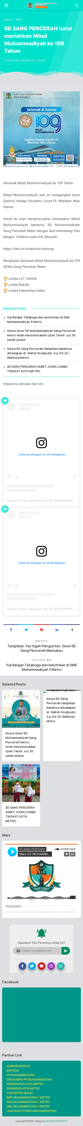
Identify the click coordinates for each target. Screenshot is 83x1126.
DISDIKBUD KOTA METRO (23, 1088)
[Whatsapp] (60, 966)
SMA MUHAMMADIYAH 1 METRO (28, 1102)
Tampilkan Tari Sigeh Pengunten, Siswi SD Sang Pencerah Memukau (41, 648)
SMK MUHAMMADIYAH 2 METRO (28, 1106)
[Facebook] (22, 966)
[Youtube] (41, 966)
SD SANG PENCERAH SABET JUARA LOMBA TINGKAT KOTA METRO (37, 369)
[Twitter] (32, 966)
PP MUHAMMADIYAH (20, 1075)
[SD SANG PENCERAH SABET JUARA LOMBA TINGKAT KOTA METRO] (21, 783)
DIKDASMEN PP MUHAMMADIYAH (29, 1079)
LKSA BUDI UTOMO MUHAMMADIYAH (31, 1111)
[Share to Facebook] (11, 629)
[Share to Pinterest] (41, 629)
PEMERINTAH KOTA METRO (24, 1084)
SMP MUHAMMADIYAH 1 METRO (28, 1097)
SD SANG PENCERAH (16, 912)
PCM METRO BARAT (19, 1093)
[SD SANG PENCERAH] (41, 5)
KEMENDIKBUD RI (18, 1066)
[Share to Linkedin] (56, 629)
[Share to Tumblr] (72, 629)
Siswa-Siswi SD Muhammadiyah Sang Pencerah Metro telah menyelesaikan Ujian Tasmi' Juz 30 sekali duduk (41, 335)
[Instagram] (51, 966)
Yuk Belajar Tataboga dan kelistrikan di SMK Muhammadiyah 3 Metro (38, 319)
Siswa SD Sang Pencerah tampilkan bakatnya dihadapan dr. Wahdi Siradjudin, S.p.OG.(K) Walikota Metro (39, 353)
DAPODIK (12, 1070)
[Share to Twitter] (26, 629)
